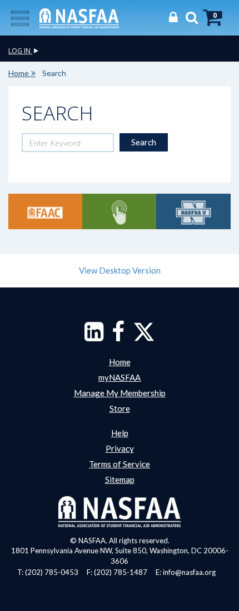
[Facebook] (118, 336)
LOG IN (20, 50)
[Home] (79, 17)
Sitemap (120, 479)
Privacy (120, 448)
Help (119, 433)
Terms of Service (119, 464)
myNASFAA (119, 377)
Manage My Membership (120, 393)
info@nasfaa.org (189, 572)
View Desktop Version (120, 270)
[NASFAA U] (193, 211)
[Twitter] (144, 336)
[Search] (189, 17)
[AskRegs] (119, 211)
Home (18, 73)
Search (143, 142)
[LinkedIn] (93, 336)
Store (119, 408)
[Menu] (20, 17)
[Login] (170, 17)
